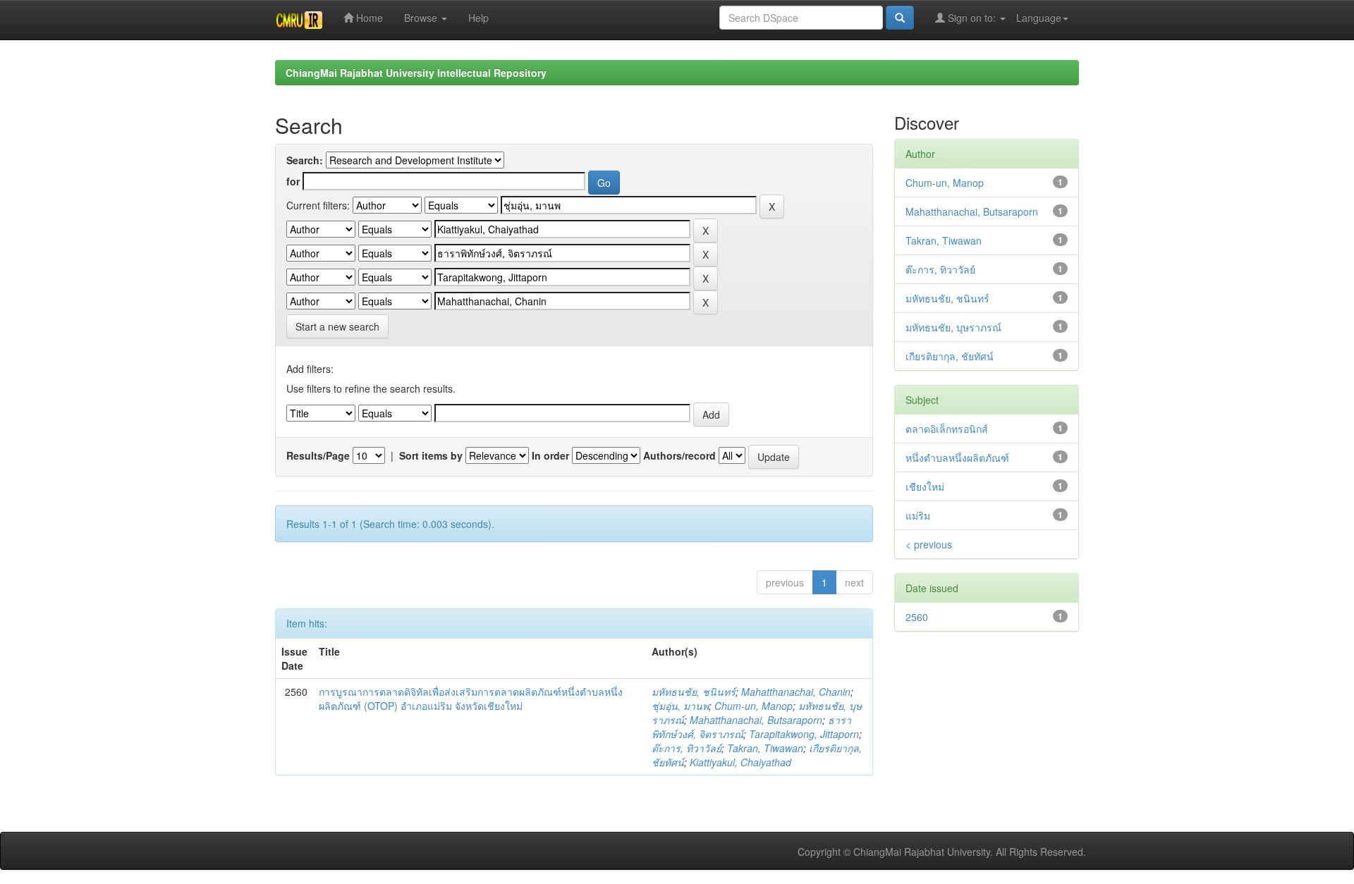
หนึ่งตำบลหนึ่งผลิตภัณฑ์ (957, 457)
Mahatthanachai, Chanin (795, 692)
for (293, 181)
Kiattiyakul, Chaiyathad (740, 762)
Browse (422, 18)
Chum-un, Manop (753, 706)
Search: (304, 160)
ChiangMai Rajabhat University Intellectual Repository (416, 73)
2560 (916, 617)
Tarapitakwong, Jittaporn (804, 734)
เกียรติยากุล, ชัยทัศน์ (949, 356)
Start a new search (337, 326)
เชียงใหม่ (924, 486)
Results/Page (318, 455)
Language (1038, 18)
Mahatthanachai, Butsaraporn (756, 720)
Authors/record (679, 455)
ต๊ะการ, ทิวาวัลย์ (686, 748)
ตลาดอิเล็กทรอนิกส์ (946, 429)
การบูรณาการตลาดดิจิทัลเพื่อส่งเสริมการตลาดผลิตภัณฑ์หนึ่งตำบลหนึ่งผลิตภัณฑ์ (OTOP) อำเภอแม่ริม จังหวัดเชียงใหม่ (471, 699)
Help (478, 18)
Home (368, 18)
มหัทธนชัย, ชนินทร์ (694, 692)
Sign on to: (972, 18)
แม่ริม (917, 515)
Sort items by (431, 455)
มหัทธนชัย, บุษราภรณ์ (953, 327)
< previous (928, 544)
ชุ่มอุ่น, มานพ (680, 706)
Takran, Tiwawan (765, 748)
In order (550, 455)
